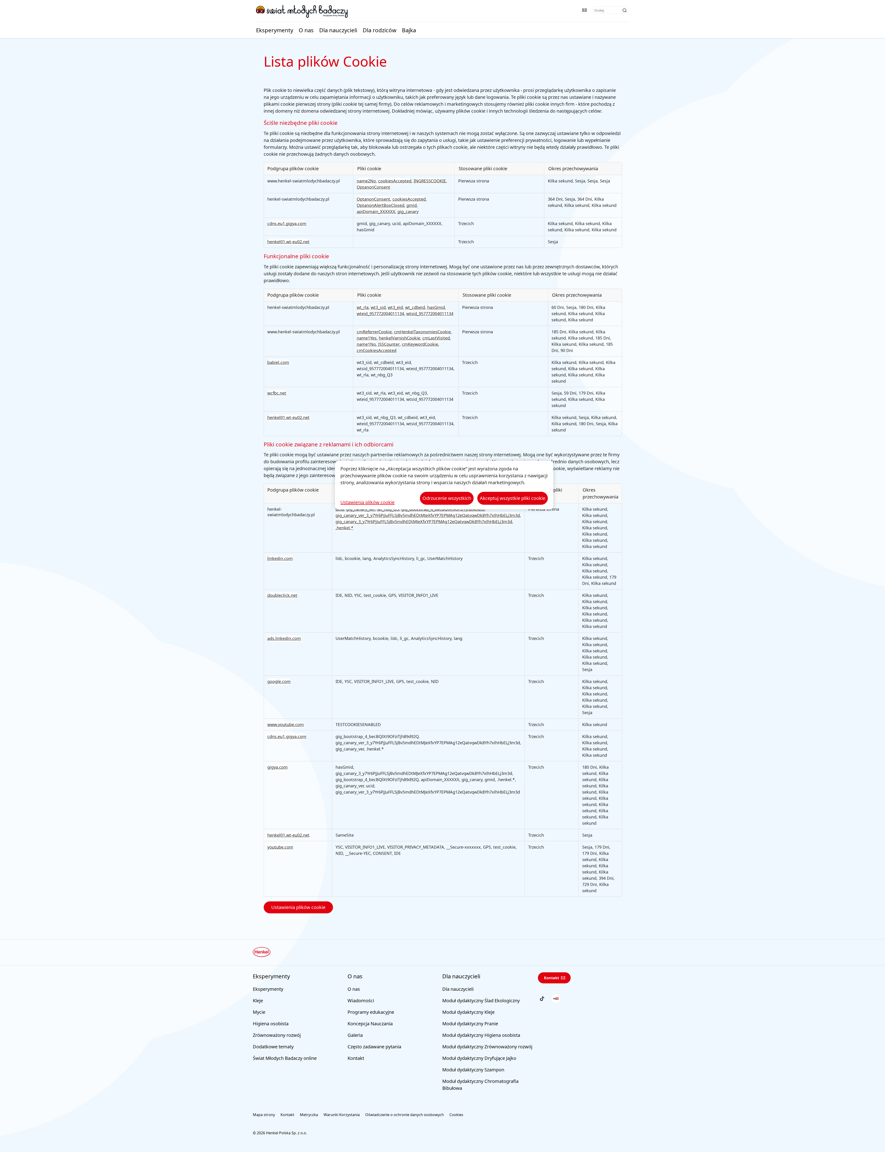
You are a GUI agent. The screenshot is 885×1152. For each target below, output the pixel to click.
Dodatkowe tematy (273, 1047)
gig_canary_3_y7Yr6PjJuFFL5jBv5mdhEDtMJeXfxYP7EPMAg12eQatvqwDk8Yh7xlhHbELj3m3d (424, 521)
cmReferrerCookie (374, 331)
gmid (412, 205)
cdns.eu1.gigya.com (286, 223)
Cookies (456, 1114)
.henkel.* (344, 528)
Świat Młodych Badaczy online (285, 1058)
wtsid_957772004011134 (429, 313)
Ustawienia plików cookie (298, 907)
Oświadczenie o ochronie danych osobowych (404, 1114)
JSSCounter (389, 344)
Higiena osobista (271, 1023)
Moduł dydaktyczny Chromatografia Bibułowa (480, 1084)
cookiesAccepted (394, 181)
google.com (279, 681)
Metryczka (309, 1114)
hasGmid (436, 307)
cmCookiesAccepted (376, 350)
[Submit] (624, 10)
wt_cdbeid (415, 307)
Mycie (259, 1012)
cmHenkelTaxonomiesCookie (422, 331)
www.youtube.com (285, 724)
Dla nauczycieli (338, 30)
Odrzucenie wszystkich (446, 498)
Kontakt (356, 1058)
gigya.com (277, 767)
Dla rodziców (379, 30)
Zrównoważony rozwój (277, 1035)
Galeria (355, 1035)
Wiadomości (361, 1000)
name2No (366, 181)
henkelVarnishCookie (399, 338)
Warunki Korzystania (342, 1114)
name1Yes (367, 338)
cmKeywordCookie (420, 344)
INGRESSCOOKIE (430, 181)
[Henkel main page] (302, 11)
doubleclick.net (282, 595)
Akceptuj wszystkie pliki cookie (512, 498)
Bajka (409, 30)
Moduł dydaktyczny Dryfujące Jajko (479, 1058)
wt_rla (363, 307)
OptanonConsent (373, 187)
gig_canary (408, 211)
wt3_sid (378, 307)
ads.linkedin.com (284, 638)
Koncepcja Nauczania (370, 1023)
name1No (366, 344)
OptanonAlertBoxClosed (380, 205)
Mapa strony (264, 1114)
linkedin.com (280, 558)
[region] (444, 485)
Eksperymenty (274, 30)
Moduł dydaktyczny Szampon (473, 1070)
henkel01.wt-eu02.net (288, 241)
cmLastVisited (436, 338)
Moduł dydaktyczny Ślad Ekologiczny (481, 1000)
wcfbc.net (276, 393)
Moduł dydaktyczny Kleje (468, 1012)
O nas (306, 30)
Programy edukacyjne (371, 1012)
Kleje (258, 1000)
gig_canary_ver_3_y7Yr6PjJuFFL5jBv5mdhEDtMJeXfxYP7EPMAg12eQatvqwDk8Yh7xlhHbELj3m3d (428, 515)
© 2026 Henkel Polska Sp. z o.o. (280, 1132)
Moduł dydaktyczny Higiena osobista (481, 1035)
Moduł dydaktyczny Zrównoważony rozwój (487, 1047)
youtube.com (280, 847)
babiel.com (278, 362)
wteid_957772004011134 (380, 313)
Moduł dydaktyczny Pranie (470, 1023)
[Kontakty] (584, 10)
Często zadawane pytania (374, 1047)
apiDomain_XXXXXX (376, 211)
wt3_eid (395, 307)
